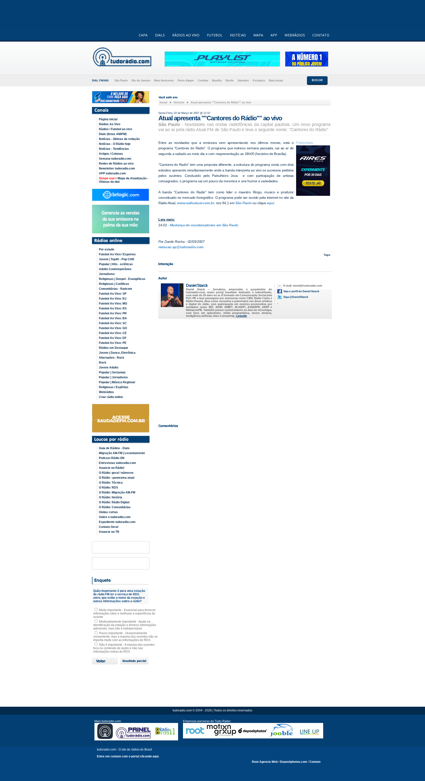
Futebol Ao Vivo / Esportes (117, 254)
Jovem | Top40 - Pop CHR (116, 259)
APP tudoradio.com (112, 173)
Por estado (106, 249)
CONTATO (320, 35)
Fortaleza (259, 80)
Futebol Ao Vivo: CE (113, 333)
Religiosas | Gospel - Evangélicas (122, 279)
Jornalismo (107, 274)
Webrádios (106, 392)
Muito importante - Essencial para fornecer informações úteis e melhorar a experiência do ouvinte (124, 613)
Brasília (217, 80)
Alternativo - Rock (111, 357)
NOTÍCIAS (238, 35)
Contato (314, 762)
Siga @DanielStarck (295, 296)
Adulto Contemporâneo (115, 269)
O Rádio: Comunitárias (115, 507)
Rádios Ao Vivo (109, 124)
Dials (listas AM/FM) (113, 134)
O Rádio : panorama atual (116, 477)
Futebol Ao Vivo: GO (113, 328)
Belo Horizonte (164, 80)
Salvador (243, 80)
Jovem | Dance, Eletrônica (117, 352)
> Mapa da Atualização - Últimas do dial (123, 180)
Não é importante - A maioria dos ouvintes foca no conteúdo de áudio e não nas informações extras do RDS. (124, 648)
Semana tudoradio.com (115, 158)
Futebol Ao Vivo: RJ (112, 298)
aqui (270, 203)
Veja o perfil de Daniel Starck (301, 291)
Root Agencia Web (265, 762)
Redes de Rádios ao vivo (116, 163)
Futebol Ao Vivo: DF (112, 338)
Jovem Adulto (108, 367)
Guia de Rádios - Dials (114, 448)
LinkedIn (241, 315)
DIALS (160, 35)
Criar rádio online (111, 397)
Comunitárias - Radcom (115, 289)
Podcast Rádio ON (111, 458)
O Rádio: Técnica (111, 482)
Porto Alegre (186, 80)
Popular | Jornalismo (113, 377)
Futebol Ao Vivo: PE (112, 343)
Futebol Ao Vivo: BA (113, 318)
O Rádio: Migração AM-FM (117, 492)
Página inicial (108, 119)
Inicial (163, 102)
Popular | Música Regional (117, 382)
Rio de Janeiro (141, 80)
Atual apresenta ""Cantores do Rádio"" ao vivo (221, 102)
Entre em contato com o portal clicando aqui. (128, 756)
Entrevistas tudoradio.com (117, 463)
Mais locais (276, 80)
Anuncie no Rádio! (111, 468)
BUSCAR (317, 80)
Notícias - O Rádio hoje (115, 144)
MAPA (258, 35)
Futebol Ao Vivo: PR (113, 313)
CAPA (143, 35)
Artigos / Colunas (111, 153)
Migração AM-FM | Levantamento (122, 453)
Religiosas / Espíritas (113, 387)
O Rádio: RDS (108, 487)
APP (274, 35)
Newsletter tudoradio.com (117, 168)
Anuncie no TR (109, 532)
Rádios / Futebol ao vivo (115, 129)
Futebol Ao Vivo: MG (113, 303)
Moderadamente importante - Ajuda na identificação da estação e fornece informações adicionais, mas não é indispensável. (124, 625)
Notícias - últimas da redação (119, 139)
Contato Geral (108, 527)
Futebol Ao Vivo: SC (113, 323)
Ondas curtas (108, 512)
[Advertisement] (244, 370)
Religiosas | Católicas (114, 284)
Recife (230, 80)
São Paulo (121, 80)
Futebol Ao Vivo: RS (113, 308)
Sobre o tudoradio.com (115, 517)
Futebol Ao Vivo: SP (112, 293)
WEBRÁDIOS (295, 35)
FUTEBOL (215, 35)
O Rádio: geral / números (116, 473)
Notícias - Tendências (114, 149)
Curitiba (203, 80)
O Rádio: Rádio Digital (114, 502)
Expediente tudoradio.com (117, 522)
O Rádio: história (110, 497)
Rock (102, 362)
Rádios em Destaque (113, 348)
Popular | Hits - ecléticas (116, 264)
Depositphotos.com (293, 762)
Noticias (179, 102)
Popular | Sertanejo (112, 372)
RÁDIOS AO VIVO (185, 35)
